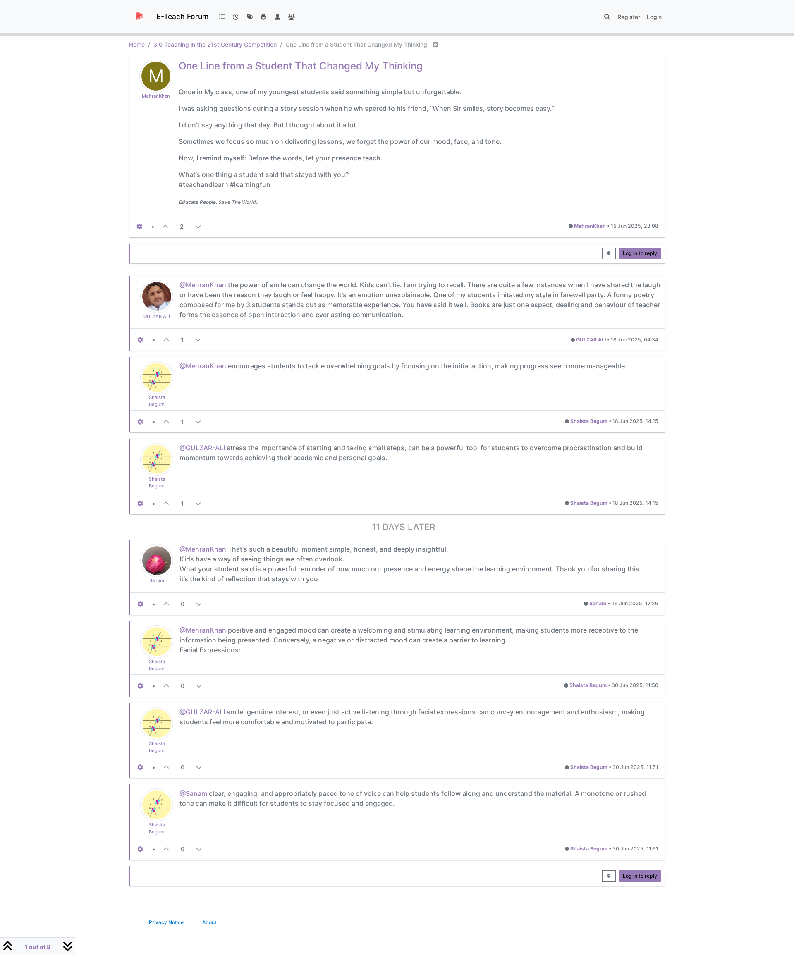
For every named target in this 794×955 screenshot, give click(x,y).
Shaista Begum (588, 421)
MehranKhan (156, 96)
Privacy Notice (166, 922)
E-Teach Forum (182, 16)
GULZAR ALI (156, 316)
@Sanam (193, 793)
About (209, 922)
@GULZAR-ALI (202, 448)
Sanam (156, 580)
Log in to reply (640, 253)
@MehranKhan (202, 285)
